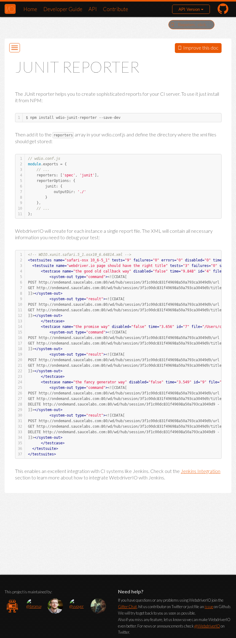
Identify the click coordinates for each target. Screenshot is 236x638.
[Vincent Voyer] (77, 606)
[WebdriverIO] (12, 606)
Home (30, 9)
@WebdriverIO (207, 626)
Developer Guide (62, 9)
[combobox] (191, 24)
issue (209, 606)
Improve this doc (200, 47)
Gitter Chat (127, 606)
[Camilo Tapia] (98, 606)
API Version (190, 9)
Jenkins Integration (200, 471)
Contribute (115, 9)
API (92, 9)
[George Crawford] (55, 606)
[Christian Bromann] (33, 606)
